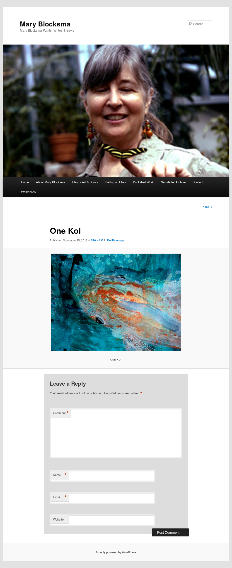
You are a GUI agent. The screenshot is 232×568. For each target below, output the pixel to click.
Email (60, 497)
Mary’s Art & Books (85, 182)
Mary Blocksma (45, 23)
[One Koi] (116, 302)
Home (25, 182)
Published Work (143, 182)
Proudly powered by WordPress (116, 552)
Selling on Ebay (115, 182)
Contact (198, 182)
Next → (207, 207)
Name (60, 474)
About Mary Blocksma (50, 182)
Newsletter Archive (173, 182)
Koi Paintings (115, 240)
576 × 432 (97, 240)
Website (58, 519)
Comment (61, 413)
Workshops (28, 192)
